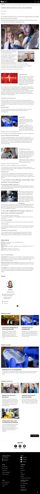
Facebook (24, 457)
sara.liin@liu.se (6, 301)
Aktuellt (3, 4)
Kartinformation (4, 466)
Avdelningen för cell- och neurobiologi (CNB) (7, 298)
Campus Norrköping (5, 472)
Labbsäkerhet (23, 474)
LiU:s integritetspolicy (24, 483)
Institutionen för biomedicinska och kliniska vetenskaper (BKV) (9, 295)
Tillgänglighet (23, 487)
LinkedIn (23, 461)
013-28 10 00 (5, 460)
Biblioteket (22, 466)
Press (21, 472)
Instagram (24, 459)
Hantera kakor (23, 485)
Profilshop (22, 476)
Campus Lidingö (5, 474)
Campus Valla (4, 468)
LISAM (3, 485)
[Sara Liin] (10, 306)
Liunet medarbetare (5, 482)
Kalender (22, 468)
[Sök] (35, 1)
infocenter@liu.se (6, 459)
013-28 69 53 (5, 303)
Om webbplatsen (23, 481)
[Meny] (38, 1)
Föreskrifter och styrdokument (25, 477)
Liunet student (4, 483)
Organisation (23, 470)
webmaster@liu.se (24, 490)
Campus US (4, 470)
